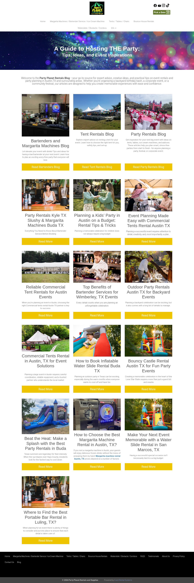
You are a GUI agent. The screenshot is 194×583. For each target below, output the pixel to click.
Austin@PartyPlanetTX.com (40, 9)
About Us (166, 556)
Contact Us (9, 562)
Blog (19, 562)
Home (43, 21)
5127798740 (33, 5)
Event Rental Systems (123, 580)
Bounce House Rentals (144, 21)
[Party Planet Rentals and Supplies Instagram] (163, 6)
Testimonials (153, 556)
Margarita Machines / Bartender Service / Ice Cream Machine (77, 21)
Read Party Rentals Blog (148, 167)
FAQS (142, 556)
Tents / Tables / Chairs (119, 21)
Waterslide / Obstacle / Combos (92, 28)
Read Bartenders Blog (46, 167)
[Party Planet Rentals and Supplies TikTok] (167, 6)
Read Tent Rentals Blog (97, 167)
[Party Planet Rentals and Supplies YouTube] (159, 6)
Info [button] (113, 28)
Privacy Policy (179, 556)
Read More (46, 241)
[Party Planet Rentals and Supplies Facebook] (155, 6)
